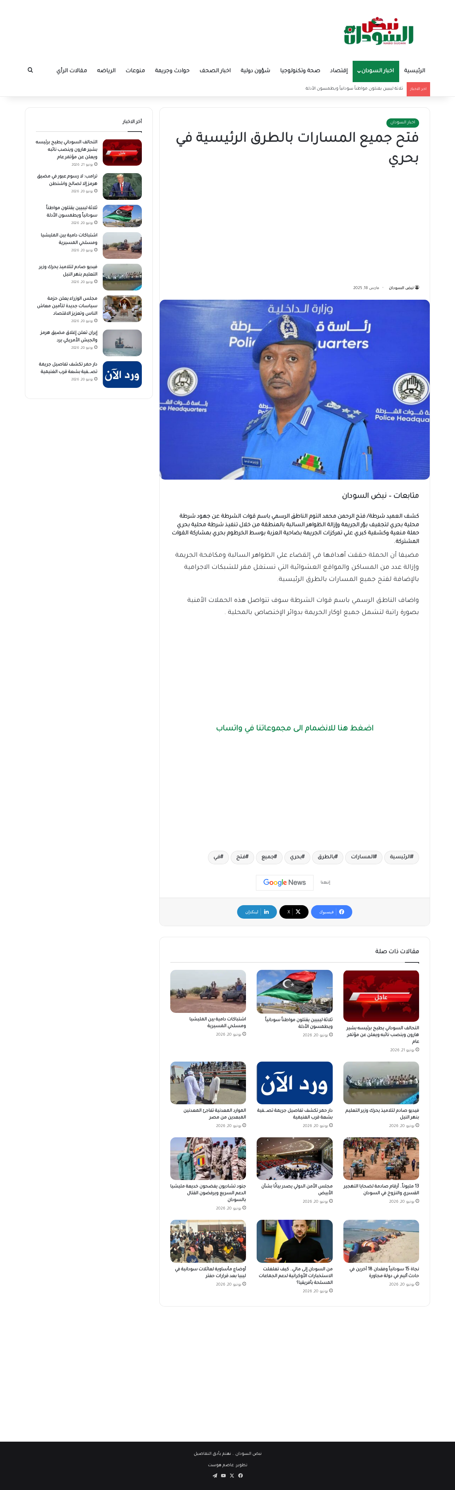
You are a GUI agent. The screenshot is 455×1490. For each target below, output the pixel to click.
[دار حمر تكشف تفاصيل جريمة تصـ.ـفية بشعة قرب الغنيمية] (294, 1083)
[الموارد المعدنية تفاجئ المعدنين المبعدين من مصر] (208, 1083)
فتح (241, 857)
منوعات (135, 71)
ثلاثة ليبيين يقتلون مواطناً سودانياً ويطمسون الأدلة (354, 89)
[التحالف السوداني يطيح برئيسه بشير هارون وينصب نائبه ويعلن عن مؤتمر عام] (381, 995)
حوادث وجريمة (172, 71)
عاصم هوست (221, 1465)
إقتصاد (339, 71)
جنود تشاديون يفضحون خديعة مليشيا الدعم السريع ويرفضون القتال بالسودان (208, 1193)
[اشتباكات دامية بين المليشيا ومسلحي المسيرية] (208, 991)
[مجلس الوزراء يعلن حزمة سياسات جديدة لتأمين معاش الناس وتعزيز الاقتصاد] (122, 308)
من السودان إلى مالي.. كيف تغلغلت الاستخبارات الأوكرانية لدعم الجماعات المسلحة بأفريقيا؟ (296, 1276)
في (217, 857)
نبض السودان (401, 288)
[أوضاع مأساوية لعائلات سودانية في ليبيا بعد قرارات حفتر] (208, 1241)
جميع (268, 857)
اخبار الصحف (215, 71)
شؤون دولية (255, 71)
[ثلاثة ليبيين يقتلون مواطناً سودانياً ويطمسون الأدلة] (294, 991)
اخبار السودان (378, 71)
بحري (296, 857)
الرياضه (106, 71)
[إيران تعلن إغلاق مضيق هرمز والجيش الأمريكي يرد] (122, 343)
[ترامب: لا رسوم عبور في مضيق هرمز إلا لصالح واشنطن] (122, 186)
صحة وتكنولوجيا (300, 71)
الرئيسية (414, 71)
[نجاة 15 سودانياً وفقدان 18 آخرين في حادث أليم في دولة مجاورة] (381, 1241)
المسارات (362, 857)
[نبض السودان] (380, 30)
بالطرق (326, 857)
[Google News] (285, 883)
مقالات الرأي (72, 71)
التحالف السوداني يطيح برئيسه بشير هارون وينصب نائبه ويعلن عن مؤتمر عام (383, 1035)
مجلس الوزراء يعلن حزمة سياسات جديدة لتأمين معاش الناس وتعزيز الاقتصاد (67, 306)
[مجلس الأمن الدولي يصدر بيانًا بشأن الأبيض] (294, 1158)
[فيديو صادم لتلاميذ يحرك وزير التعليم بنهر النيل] (381, 1083)
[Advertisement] (294, 227)
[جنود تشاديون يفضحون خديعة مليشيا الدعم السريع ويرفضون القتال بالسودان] (208, 1158)
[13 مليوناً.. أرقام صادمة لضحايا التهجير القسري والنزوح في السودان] (381, 1158)
